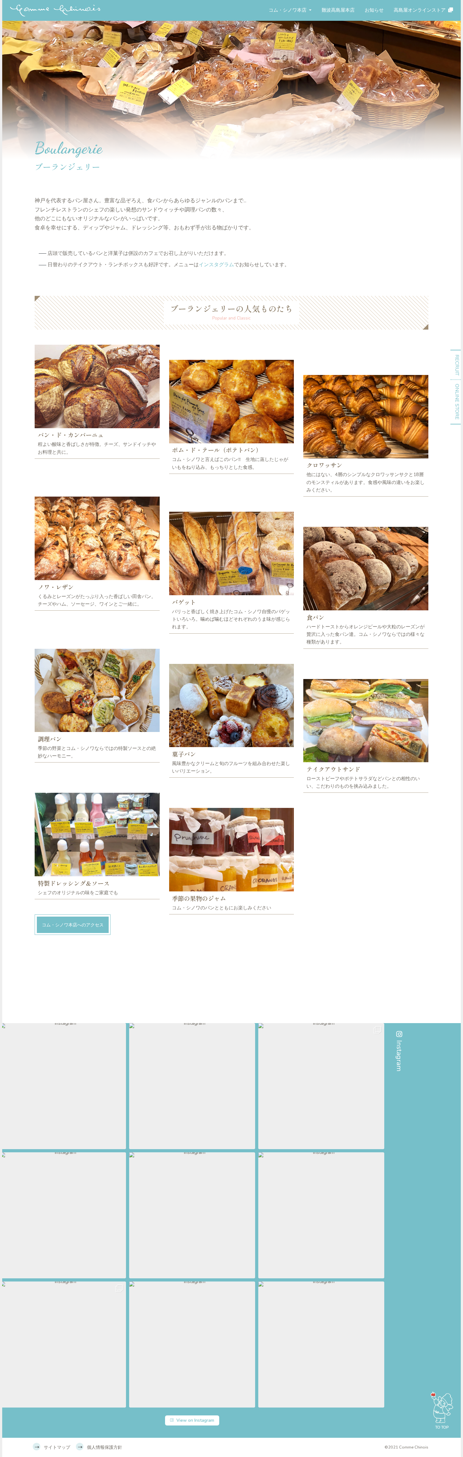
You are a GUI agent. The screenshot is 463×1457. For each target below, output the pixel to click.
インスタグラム (216, 264)
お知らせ (374, 10)
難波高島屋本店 (338, 10)
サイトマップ (57, 1447)
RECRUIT (457, 365)
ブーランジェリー (293, 31)
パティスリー (288, 48)
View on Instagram (195, 1420)
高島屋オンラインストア (420, 10)
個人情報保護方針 (104, 1447)
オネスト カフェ (291, 65)
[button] (63, 1086)
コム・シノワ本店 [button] (288, 10)
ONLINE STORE (457, 402)
